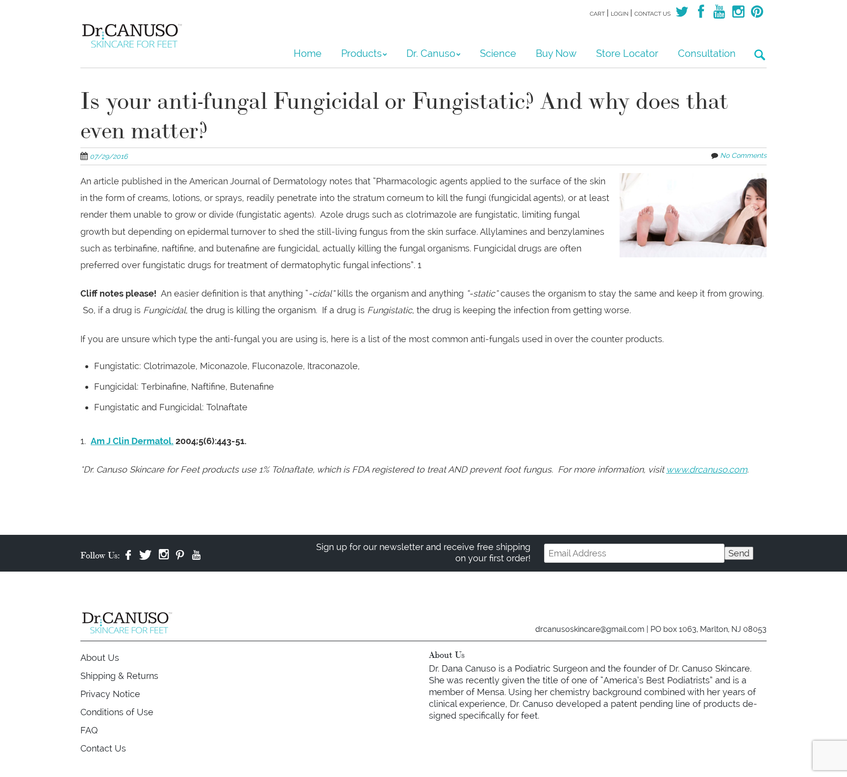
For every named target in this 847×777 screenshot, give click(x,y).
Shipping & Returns (119, 676)
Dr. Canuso (430, 53)
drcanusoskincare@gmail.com (590, 629)
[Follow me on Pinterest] (757, 14)
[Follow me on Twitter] (682, 14)
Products (361, 53)
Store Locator (627, 53)
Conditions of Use (116, 712)
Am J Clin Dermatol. (132, 441)
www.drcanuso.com (706, 469)
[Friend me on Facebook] (700, 14)
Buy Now (556, 53)
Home (308, 53)
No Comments (743, 155)
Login (619, 13)
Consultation (707, 53)
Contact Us (652, 13)
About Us (99, 657)
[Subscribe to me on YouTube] (719, 14)
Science (498, 53)
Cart (597, 13)
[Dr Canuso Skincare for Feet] (134, 29)
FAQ (89, 730)
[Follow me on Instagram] (738, 14)
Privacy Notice (110, 694)
